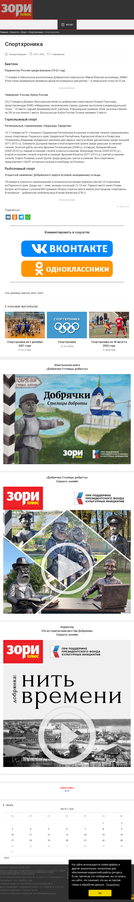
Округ (33, 293)
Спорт (24, 32)
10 (12, 834)
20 (67, 840)
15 (103, 834)
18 (30, 840)
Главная (4, 32)
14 (85, 834)
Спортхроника (36, 32)
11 (30, 834)
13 (67, 834)
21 (85, 840)
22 (103, 840)
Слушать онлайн (67, 630)
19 (49, 840)
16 (121, 834)
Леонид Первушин (17, 54)
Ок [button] (100, 893)
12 (49, 834)
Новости (14, 32)
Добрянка (15, 293)
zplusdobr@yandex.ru (44, 894)
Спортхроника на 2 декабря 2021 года (25, 343)
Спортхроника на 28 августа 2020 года (109, 343)
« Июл (6, 858)
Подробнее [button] (113, 884)
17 (12, 840)
